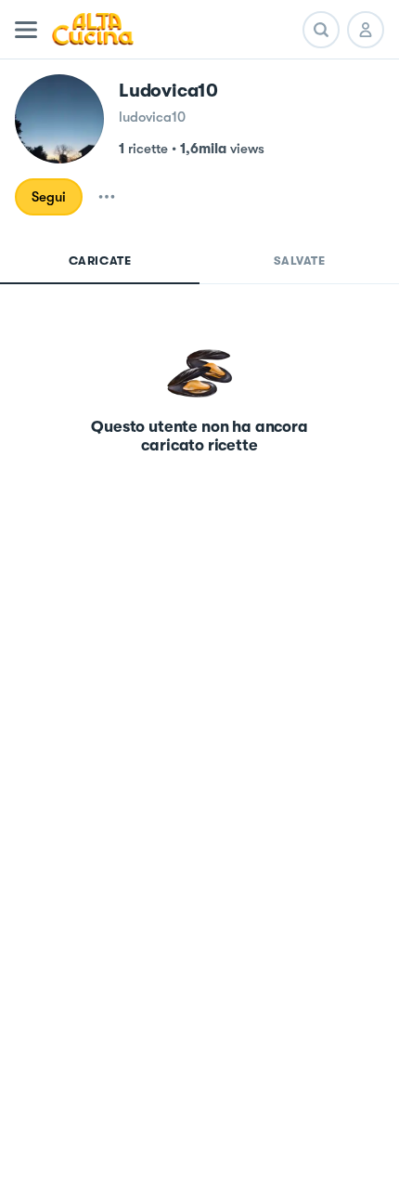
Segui (49, 197)
